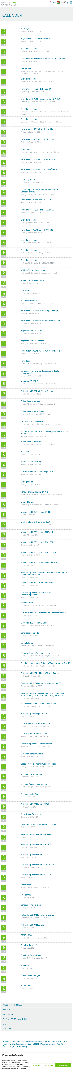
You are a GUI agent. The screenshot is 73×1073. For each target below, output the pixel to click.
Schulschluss (26, 985)
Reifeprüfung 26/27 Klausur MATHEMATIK (37, 834)
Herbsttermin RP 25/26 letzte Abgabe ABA (37, 129)
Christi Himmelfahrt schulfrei (32, 814)
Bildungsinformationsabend (31, 441)
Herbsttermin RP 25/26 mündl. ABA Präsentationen (40, 321)
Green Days (25, 149)
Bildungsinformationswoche (31, 401)
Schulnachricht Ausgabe (30, 633)
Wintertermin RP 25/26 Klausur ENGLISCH (37, 542)
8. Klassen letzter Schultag (31, 794)
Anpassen (36, 1065)
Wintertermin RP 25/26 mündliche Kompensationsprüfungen (43, 613)
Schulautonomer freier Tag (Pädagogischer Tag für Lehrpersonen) (40, 372)
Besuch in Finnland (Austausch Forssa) (35, 653)
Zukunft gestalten (12, 1046)
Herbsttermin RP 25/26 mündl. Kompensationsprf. (40, 310)
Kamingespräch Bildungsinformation (34, 492)
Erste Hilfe (24, 1041)
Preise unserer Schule (12, 1005)
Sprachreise (45, 1044)
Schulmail (7, 1029)
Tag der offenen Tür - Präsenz (32, 341)
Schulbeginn (25, 28)
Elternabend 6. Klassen (29, 220)
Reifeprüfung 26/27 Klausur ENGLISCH (36, 844)
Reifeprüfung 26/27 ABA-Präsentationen (36, 744)
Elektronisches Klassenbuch (15, 1019)
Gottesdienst (26, 69)
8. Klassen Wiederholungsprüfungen (34, 784)
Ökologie (25, 1047)
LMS (4, 1024)
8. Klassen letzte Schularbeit (32, 754)
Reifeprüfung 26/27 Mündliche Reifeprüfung (37, 915)
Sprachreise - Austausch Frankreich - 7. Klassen (39, 703)
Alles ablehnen (49, 1065)
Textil (58, 1044)
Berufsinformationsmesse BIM (32, 421)
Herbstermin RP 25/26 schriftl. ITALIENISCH (38, 210)
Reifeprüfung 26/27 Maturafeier (33, 925)
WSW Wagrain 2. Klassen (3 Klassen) (35, 623)
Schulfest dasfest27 (29, 945)
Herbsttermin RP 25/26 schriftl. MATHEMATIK (39, 159)
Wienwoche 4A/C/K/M (29, 381)
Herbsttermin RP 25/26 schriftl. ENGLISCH (37, 139)
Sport (30, 1044)
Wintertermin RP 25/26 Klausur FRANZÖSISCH (39, 562)
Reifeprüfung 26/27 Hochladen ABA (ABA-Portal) (40, 673)
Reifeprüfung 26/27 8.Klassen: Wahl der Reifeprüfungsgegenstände (36, 594)
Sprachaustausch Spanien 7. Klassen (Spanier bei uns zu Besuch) (45, 663)
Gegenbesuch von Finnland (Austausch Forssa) (38, 764)
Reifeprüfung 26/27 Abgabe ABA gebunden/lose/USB (41, 683)
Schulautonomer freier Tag (31, 462)
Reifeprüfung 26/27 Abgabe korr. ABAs (35, 713)
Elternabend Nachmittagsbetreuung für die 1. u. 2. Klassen (43, 59)
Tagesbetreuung (52, 1044)
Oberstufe (61, 1041)
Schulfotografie (27, 603)
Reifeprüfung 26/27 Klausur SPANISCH (36, 875)
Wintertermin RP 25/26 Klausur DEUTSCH (37, 532)
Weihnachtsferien (27, 502)
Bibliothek (7, 1010)
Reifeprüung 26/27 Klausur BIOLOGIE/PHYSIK (38, 824)
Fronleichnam (26, 895)
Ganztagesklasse (32, 1041)
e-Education (8, 1014)
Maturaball (25, 451)
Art (4, 1041)
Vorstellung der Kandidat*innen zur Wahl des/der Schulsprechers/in (39, 191)
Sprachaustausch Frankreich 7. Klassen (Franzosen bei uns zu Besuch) (44, 432)
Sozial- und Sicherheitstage (31, 955)
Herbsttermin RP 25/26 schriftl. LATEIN (36, 200)
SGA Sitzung (25, 290)
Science (24, 1044)
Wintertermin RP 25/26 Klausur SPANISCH (37, 582)
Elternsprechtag (27, 482)
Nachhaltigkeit (53, 1041)
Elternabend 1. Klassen (29, 49)
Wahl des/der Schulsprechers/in (33, 270)
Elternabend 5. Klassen (29, 240)
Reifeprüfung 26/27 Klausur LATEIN (34, 854)
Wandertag (25, 965)
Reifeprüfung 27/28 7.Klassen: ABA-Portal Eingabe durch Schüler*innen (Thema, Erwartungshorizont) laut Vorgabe (42, 694)
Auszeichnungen (13, 1041)
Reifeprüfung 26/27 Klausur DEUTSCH (35, 804)
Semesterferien (27, 643)
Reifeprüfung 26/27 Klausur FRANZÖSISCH (37, 864)
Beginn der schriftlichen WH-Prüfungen (35, 38)
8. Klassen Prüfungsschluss (31, 774)
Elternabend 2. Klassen (29, 79)
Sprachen (37, 1044)
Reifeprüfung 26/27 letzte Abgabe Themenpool (38, 391)
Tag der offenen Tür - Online (31, 331)
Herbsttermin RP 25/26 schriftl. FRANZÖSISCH (39, 169)
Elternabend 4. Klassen (29, 119)
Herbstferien (26, 361)
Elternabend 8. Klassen (29, 260)
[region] (36, 1062)
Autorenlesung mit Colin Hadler (33, 280)
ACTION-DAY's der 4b (29, 935)
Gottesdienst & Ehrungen (30, 975)
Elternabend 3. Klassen (29, 109)
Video (62, 1044)
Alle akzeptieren (63, 1065)
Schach (19, 1044)
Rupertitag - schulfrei (29, 179)
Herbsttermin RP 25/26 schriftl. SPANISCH (37, 230)
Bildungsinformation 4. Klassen (33, 411)
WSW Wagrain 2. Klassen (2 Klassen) (35, 734)
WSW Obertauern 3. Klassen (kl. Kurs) (35, 723)
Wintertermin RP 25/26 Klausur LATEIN (36, 512)
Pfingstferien (26, 885)
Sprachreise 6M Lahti (29, 300)
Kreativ (44, 1041)
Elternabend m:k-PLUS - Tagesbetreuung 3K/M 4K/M (41, 99)
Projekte (12, 1043)
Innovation (39, 1041)
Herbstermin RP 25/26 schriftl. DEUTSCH (37, 89)
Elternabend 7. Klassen (29, 250)
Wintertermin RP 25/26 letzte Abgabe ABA (37, 472)
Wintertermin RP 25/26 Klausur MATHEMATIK (38, 552)
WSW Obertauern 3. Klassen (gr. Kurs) (35, 522)
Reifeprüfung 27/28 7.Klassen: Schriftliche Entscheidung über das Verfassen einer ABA (44, 573)
